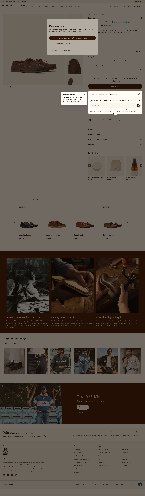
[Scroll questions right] (138, 100)
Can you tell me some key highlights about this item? (107, 100)
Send (138, 105)
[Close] (84, 94)
